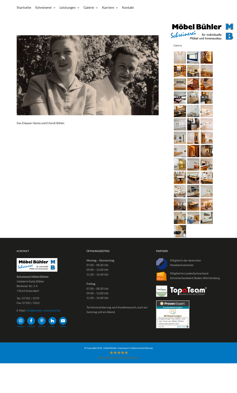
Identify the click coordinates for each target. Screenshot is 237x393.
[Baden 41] (206, 97)
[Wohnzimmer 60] (206, 177)
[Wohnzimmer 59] (179, 191)
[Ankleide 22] (193, 57)
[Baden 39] (193, 111)
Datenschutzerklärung (142, 348)
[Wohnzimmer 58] (193, 191)
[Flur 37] (193, 137)
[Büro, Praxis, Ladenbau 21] (193, 71)
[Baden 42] (193, 97)
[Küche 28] (206, 111)
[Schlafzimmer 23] (179, 84)
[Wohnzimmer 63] (206, 164)
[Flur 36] (206, 137)
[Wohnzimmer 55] (193, 204)
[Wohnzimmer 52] (179, 231)
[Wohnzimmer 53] (206, 218)
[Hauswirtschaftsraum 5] (179, 124)
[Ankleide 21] (206, 57)
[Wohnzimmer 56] (179, 204)
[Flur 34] (193, 151)
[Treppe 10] (206, 124)
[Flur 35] (179, 151)
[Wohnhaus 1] (179, 218)
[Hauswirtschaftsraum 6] (179, 71)
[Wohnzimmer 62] (179, 177)
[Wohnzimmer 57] (206, 191)
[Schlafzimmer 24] (206, 71)
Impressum (123, 348)
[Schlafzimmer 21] (206, 84)
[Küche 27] (193, 218)
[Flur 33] (206, 151)
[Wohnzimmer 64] (193, 164)
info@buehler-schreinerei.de (43, 310)
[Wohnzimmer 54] (206, 204)
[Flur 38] (179, 137)
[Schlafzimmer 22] (193, 84)
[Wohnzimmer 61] (193, 177)
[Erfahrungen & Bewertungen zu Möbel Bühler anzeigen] (172, 302)
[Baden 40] (179, 111)
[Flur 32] (179, 164)
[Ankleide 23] (179, 57)
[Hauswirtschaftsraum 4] (193, 124)
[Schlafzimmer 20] (179, 97)
